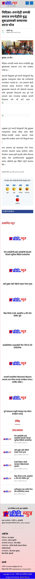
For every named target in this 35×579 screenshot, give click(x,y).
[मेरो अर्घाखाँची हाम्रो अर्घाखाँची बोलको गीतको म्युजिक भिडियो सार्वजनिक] (17, 238)
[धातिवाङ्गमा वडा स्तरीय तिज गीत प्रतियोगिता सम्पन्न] (7, 491)
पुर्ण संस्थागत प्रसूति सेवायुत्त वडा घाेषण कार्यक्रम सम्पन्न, (17, 413)
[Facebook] (13, 526)
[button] (27, 3)
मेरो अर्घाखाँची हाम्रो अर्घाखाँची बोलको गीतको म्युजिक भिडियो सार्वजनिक (17, 253)
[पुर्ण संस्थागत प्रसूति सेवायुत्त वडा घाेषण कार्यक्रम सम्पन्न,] (17, 398)
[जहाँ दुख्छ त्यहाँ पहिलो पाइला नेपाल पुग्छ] (17, 270)
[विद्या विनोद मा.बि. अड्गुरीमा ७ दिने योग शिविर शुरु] (17, 300)
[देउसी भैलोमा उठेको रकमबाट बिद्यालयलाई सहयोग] (7, 465)
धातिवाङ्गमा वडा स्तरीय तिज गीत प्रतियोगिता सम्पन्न (23, 490)
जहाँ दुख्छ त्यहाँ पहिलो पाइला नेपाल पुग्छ (17, 284)
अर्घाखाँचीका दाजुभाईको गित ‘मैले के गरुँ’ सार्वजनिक (17, 346)
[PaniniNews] (9, 3)
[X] (17, 526)
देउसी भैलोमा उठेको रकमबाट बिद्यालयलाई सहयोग (21, 464)
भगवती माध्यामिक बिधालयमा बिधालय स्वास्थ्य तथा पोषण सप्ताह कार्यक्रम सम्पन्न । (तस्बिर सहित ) (17, 379)
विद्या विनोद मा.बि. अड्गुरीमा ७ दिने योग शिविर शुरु (18, 315)
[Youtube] (21, 526)
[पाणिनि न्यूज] (4, 31)
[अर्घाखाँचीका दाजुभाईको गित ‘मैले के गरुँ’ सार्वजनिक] (17, 331)
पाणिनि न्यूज (9, 30)
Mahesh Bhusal (24, 577)
